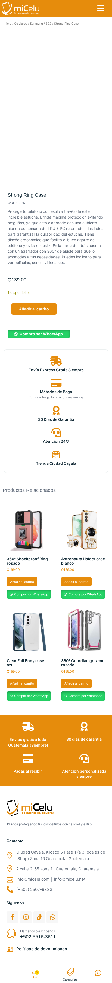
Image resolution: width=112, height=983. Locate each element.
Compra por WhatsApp (41, 333)
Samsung (36, 23)
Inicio (7, 23)
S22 (48, 23)
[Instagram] (26, 917)
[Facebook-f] (12, 917)
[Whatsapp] (52, 917)
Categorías (70, 979)
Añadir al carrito (34, 309)
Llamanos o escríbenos (37, 931)
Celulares (20, 23)
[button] (100, 8)
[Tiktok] (39, 917)
